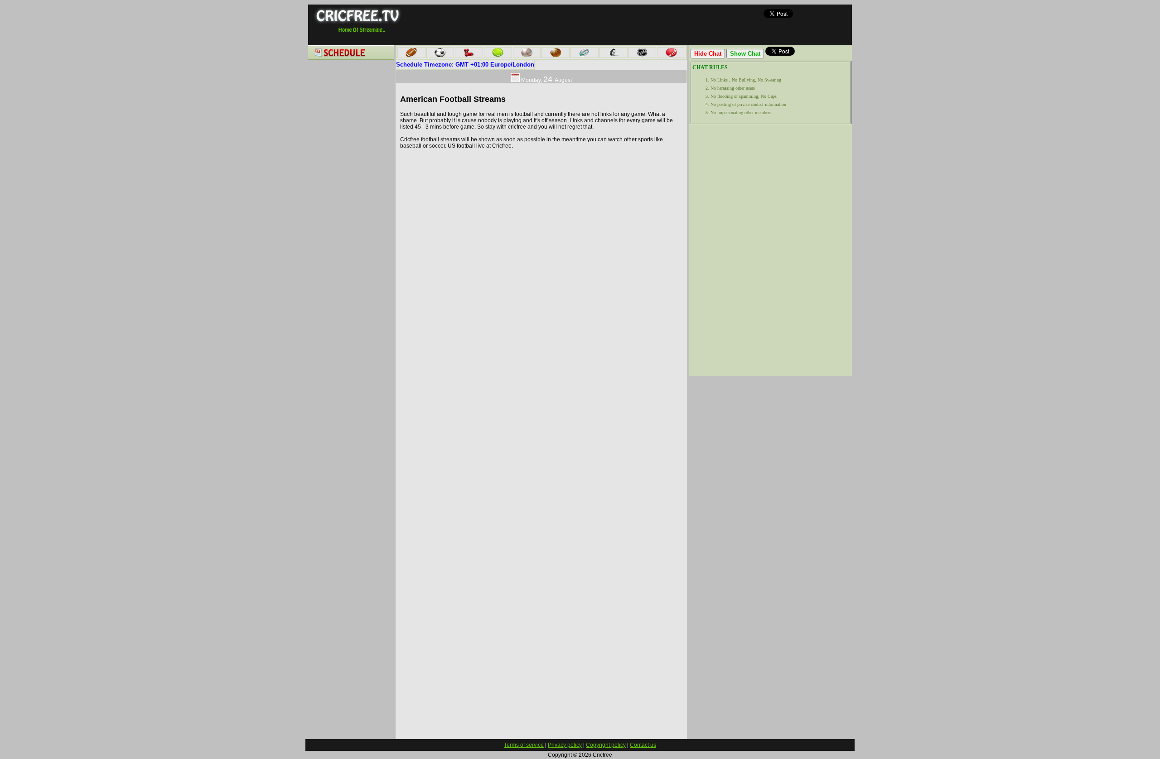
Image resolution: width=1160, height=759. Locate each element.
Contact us (643, 745)
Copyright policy (606, 745)
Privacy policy (565, 745)
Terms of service (524, 745)
